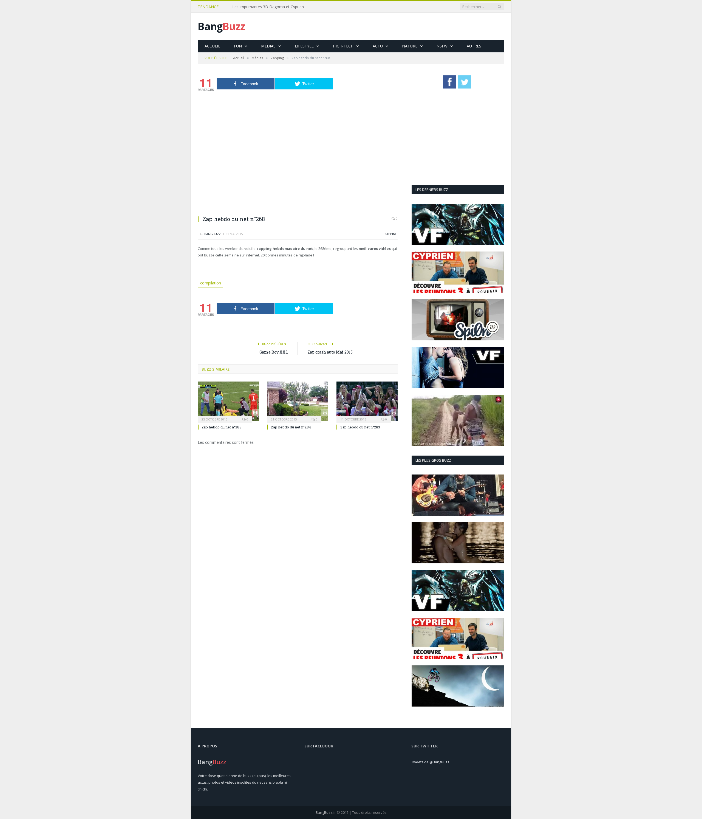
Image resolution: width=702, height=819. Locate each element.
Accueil (212, 46)
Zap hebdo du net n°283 (360, 426)
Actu (378, 46)
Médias (268, 46)
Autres (474, 46)
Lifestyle (304, 46)
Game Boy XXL (273, 351)
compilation (209, 282)
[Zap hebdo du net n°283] (367, 401)
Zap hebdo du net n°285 (221, 426)
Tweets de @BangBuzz (430, 761)
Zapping (391, 234)
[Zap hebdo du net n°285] (228, 401)
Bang (221, 26)
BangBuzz (212, 234)
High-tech (343, 46)
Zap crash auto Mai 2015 (330, 351)
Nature (409, 46)
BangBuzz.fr (326, 812)
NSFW (442, 46)
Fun (238, 46)
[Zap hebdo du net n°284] (297, 401)
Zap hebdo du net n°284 (291, 426)
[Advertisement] (404, 26)
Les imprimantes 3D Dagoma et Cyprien (268, 6)
